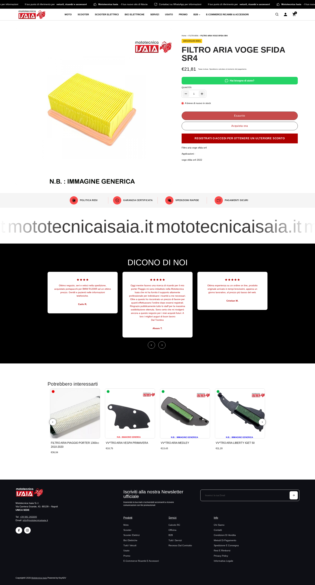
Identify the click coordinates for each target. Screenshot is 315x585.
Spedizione (213, 69)
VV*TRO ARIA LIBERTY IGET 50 (235, 442)
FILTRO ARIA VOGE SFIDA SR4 (233, 54)
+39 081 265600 (28, 517)
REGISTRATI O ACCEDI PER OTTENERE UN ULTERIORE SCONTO (240, 138)
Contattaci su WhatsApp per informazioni (194, 4)
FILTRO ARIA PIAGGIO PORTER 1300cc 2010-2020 (75, 444)
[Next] (162, 345)
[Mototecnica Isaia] (38, 14)
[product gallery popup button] (165, 181)
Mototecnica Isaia (39, 578)
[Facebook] (19, 530)
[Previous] (151, 345)
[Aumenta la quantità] (202, 94)
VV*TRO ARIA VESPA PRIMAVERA (127, 442)
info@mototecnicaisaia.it (35, 520)
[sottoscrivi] (293, 495)
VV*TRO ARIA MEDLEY (175, 442)
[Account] (285, 14)
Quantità (186, 87)
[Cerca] (277, 14)
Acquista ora (239, 125)
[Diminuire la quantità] (186, 94)
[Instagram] (27, 530)
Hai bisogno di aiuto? (242, 80)
